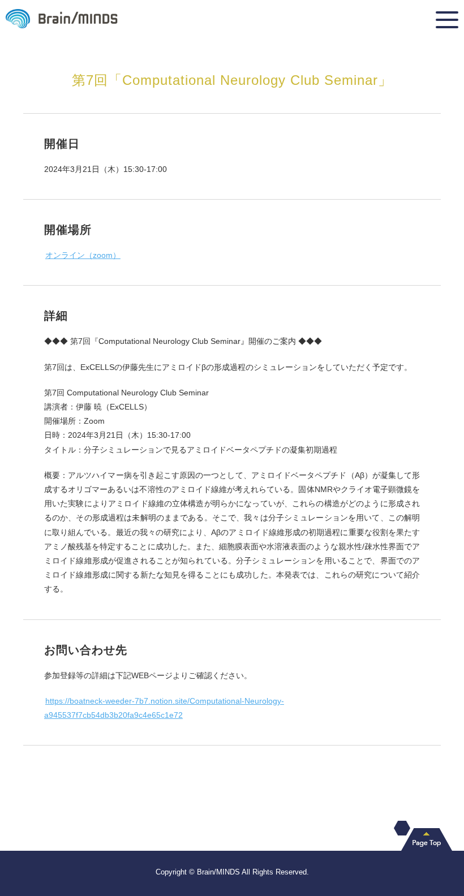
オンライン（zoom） (83, 255)
